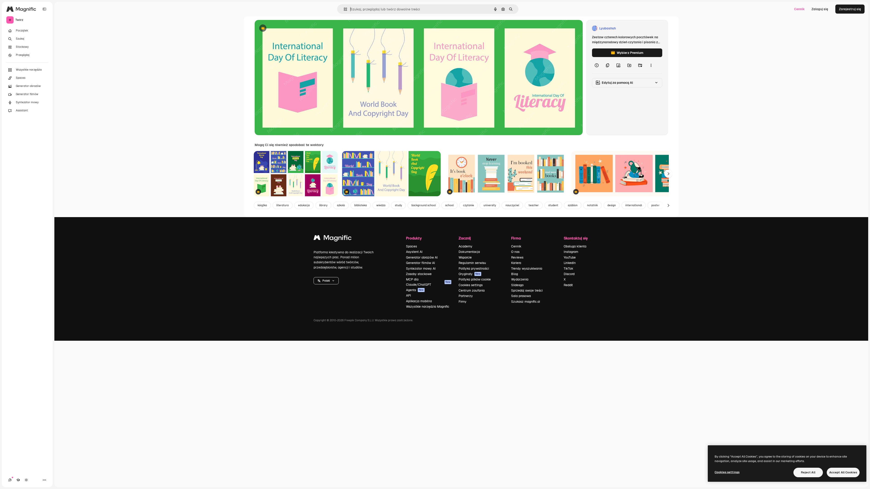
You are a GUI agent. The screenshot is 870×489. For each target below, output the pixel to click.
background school (423, 205)
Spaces (411, 246)
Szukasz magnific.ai (525, 302)
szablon (573, 205)
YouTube (570, 257)
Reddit (568, 285)
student (553, 205)
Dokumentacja (469, 252)
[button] (326, 280)
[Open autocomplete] (343, 9)
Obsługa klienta (575, 246)
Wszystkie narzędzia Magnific (427, 306)
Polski (326, 281)
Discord (569, 274)
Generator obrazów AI (422, 257)
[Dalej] (668, 173)
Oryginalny (286, 28)
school (449, 205)
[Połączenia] (10, 480)
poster (655, 205)
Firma (516, 238)
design (611, 205)
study (398, 205)
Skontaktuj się (576, 238)
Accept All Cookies (843, 472)
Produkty (414, 238)
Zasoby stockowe (419, 274)
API (408, 295)
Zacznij (465, 238)
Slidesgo (517, 285)
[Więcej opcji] (650, 65)
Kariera (516, 263)
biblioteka (360, 205)
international (633, 205)
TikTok (568, 268)
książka (262, 205)
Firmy (462, 302)
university (489, 205)
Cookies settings (471, 285)
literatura (282, 205)
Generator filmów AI (420, 263)
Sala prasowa (521, 296)
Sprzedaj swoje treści (527, 290)
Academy (465, 246)
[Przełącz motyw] (26, 480)
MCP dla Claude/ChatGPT (428, 281)
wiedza (380, 205)
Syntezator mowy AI (421, 268)
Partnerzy (466, 296)
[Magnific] (333, 238)
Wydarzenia (519, 279)
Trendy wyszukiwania (526, 268)
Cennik (799, 9)
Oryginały (469, 274)
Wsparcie (465, 257)
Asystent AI (414, 252)
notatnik (592, 205)
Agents (415, 290)
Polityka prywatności (474, 268)
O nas (515, 252)
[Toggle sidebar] (44, 9)
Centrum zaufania (472, 290)
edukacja (304, 205)
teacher (534, 205)
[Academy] (18, 480)
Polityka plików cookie (475, 279)
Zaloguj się (820, 9)
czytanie (468, 205)
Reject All (808, 472)
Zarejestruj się (850, 9)
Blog (514, 274)
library (323, 205)
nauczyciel (512, 205)
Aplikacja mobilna (419, 301)
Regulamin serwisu (472, 263)
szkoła (341, 205)
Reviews (517, 257)
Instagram (571, 252)
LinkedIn (570, 263)
